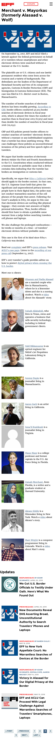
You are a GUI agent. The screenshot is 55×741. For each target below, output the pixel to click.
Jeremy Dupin (32, 378)
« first (9, 731)
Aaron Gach (31, 404)
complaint (16, 247)
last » (37, 735)
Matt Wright (31, 540)
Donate (31, 4)
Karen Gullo (43, 641)
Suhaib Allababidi (34, 311)
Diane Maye (31, 453)
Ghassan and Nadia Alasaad (39, 279)
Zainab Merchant (34, 482)
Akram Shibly (32, 511)
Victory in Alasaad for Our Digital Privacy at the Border (36, 681)
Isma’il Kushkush (34, 427)
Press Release (26, 607)
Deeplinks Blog (26, 578)
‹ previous (23, 731)
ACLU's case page (10, 250)
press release (39, 247)
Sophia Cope (36, 672)
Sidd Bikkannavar (34, 346)
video (46, 294)
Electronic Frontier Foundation (8, 4)
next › (25, 735)
